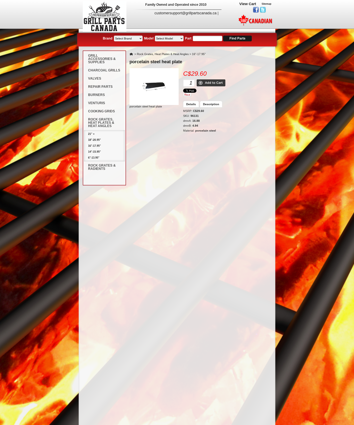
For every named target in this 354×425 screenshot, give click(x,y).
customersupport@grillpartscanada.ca (185, 13)
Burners (96, 95)
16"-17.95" (94, 145)
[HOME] (104, 30)
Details (191, 104)
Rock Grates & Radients (102, 167)
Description (211, 104)
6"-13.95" (93, 157)
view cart (247, 4)
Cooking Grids (101, 111)
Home (131, 54)
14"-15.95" (94, 151)
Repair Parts (100, 86)
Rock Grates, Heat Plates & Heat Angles (101, 123)
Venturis (96, 103)
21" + (91, 133)
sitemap (266, 3)
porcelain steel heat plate (155, 61)
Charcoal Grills (104, 70)
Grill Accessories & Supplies (102, 59)
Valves (94, 78)
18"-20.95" (94, 139)
